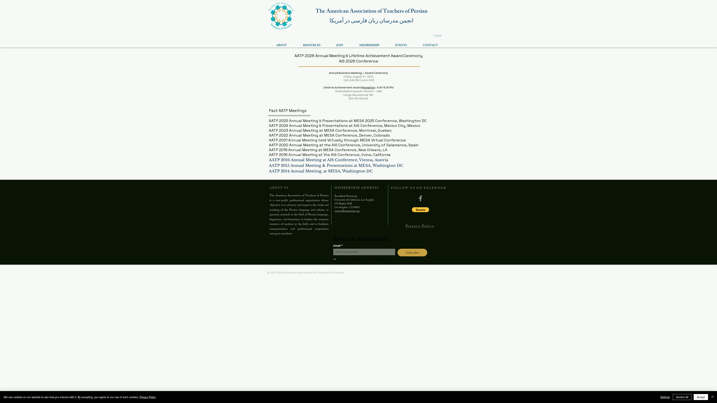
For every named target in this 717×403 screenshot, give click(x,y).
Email (338, 245)
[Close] (712, 397)
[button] (420, 209)
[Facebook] (420, 198)
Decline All (682, 397)
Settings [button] (665, 397)
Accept (701, 397)
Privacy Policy (147, 397)
